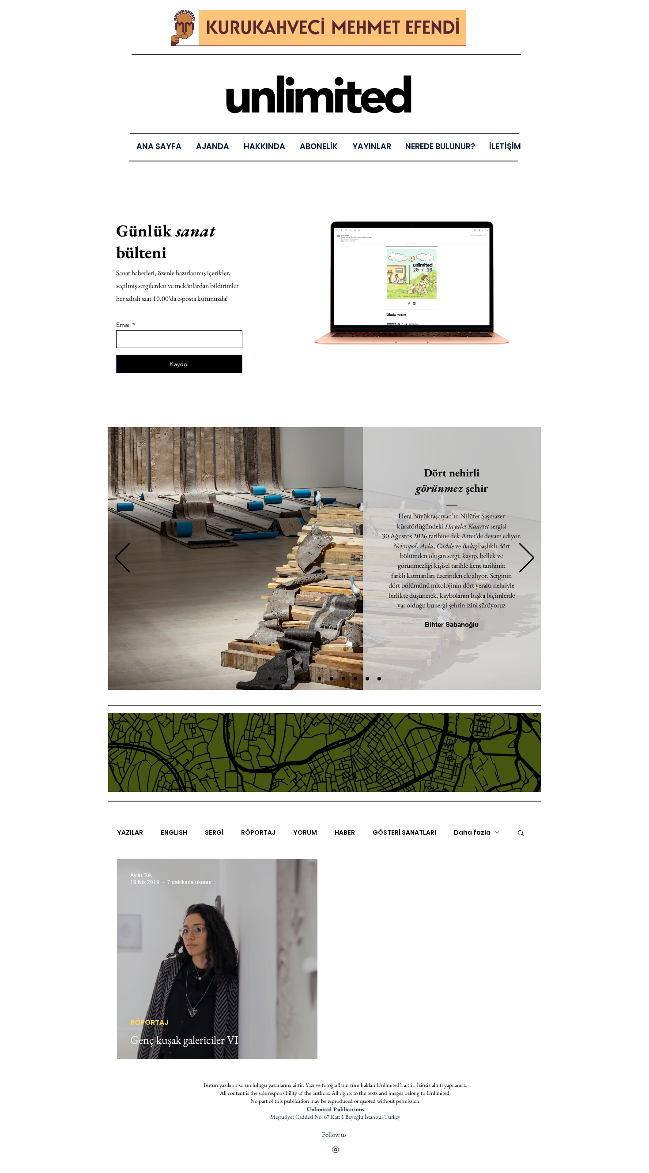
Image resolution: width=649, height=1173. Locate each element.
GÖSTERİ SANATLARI (404, 832)
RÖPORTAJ (258, 832)
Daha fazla (472, 832)
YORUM (305, 832)
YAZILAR (130, 832)
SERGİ (214, 832)
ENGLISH (174, 832)
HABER (345, 832)
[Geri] (122, 558)
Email (123, 325)
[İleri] (526, 558)
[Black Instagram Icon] (336, 1150)
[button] (371, 146)
